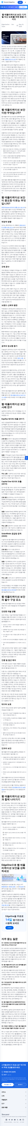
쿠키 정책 (22, 1122)
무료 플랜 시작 (7, 1084)
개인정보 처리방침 (8, 1122)
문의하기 (20, 1084)
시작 (20, 2)
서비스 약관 (15, 1122)
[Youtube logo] (15, 1120)
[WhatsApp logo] (12, 1120)
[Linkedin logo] (6, 1120)
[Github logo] (23, 1120)
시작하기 (9, 927)
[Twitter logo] (17, 1120)
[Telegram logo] (9, 1120)
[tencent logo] (14, 1114)
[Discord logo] (20, 1120)
